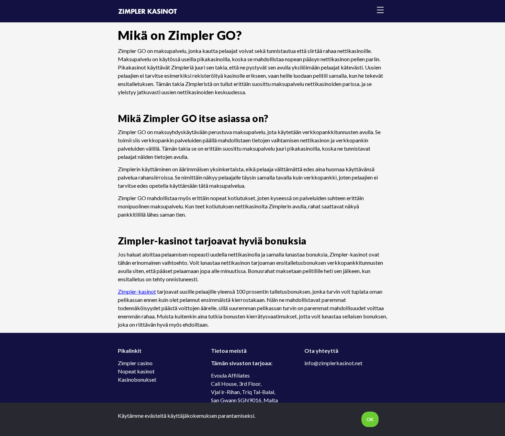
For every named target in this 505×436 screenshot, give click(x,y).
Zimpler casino (135, 363)
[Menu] (380, 11)
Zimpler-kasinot (137, 291)
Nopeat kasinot (136, 371)
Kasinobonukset (137, 379)
